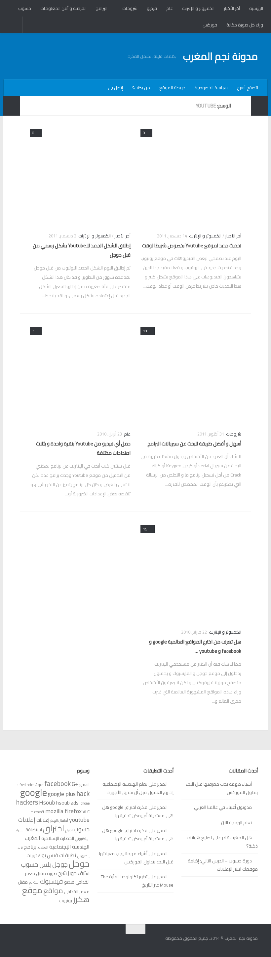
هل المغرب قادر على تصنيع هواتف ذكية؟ (222, 841)
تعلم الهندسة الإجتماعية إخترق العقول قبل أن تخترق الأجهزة (138, 788)
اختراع (69, 830)
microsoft (37, 812)
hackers (27, 802)
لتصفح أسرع (247, 88)
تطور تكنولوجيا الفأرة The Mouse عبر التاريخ (137, 880)
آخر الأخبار (232, 8)
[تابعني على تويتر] (17, 942)
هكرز (81, 899)
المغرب (32, 838)
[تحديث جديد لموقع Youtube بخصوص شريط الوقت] (190, 176)
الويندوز (42, 847)
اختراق (53, 828)
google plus (62, 793)
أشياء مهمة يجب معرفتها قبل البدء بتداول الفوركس (221, 788)
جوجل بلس (53, 864)
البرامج (101, 8)
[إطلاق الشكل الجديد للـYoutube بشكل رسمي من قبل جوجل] (80, 176)
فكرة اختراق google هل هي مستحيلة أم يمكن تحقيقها (138, 811)
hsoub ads (67, 803)
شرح (62, 873)
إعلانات (42, 820)
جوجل (79, 863)
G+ (75, 783)
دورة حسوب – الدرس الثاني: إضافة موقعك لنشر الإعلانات (223, 864)
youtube (79, 819)
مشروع (34, 882)
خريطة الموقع (172, 88)
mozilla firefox (63, 811)
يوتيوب (65, 900)
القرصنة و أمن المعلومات (63, 8)
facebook (57, 783)
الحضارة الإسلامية (57, 838)
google (33, 792)
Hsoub (47, 802)
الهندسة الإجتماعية (69, 847)
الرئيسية (256, 8)
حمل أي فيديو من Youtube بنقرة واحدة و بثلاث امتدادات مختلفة (83, 448)
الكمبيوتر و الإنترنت (198, 8)
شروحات (129, 8)
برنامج (30, 847)
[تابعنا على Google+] (29, 942)
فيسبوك (51, 881)
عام (169, 8)
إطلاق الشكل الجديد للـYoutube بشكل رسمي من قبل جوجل (82, 250)
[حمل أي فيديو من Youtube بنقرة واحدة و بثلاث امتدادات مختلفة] (80, 374)
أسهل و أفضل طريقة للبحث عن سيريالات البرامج (194, 443)
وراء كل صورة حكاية (244, 25)
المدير (162, 784)
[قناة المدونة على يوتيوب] (41, 942)
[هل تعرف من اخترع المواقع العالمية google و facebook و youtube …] (190, 572)
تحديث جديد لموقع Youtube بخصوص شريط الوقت (191, 245)
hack (83, 793)
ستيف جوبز (79, 873)
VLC (86, 811)
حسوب (24, 8)
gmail (84, 784)
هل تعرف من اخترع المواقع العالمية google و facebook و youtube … (195, 646)
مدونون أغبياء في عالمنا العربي (223, 807)
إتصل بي (115, 88)
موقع (32, 890)
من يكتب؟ (141, 88)
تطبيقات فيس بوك (57, 855)
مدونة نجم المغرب (220, 56)
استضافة (33, 829)
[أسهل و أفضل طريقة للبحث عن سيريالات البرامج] (190, 374)
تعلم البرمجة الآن (236, 822)
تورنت (31, 855)
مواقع (53, 890)
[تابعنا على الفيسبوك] (53, 942)
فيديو (152, 8)
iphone (85, 803)
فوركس (210, 25)
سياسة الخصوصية (211, 88)
